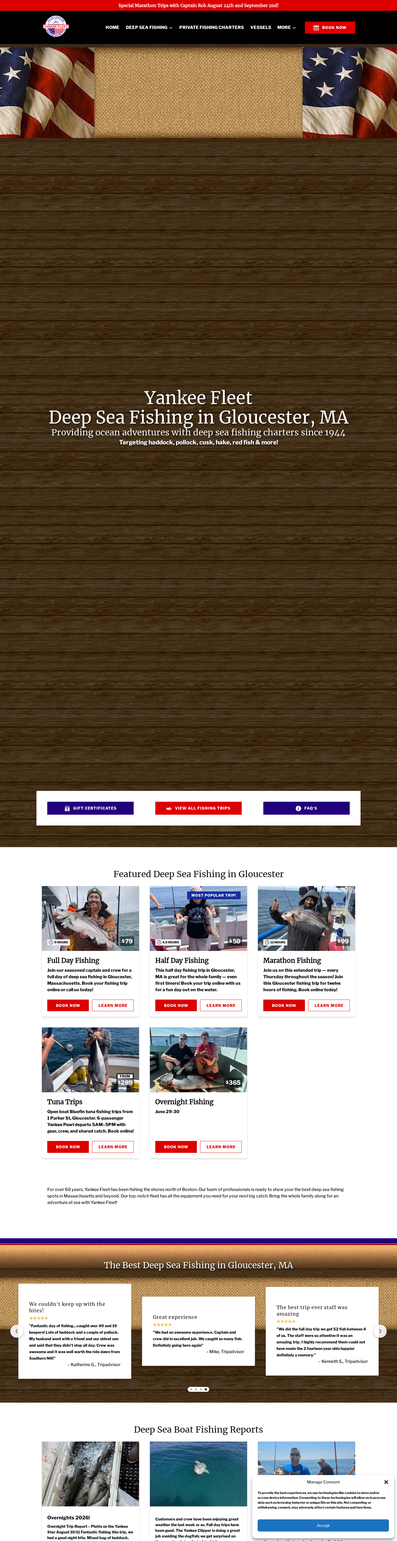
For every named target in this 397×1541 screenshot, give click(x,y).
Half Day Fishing (182, 960)
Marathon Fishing (292, 960)
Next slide (380, 1331)
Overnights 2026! (68, 1517)
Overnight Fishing (184, 1102)
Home (112, 27)
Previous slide (16, 1331)
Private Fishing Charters (211, 27)
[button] (386, 1482)
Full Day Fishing (73, 960)
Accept (323, 1525)
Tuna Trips (64, 1102)
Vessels (260, 27)
